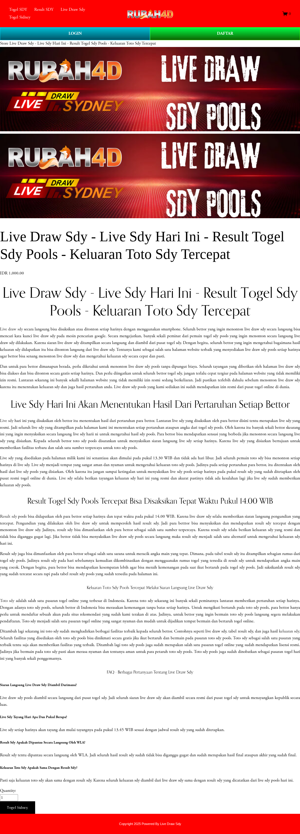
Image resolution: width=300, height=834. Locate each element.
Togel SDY (18, 9)
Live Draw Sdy (73, 9)
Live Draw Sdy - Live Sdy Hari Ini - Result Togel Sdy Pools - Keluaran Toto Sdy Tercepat (82, 43)
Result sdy (8, 516)
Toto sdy (7, 600)
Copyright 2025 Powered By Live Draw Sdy (150, 824)
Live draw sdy (11, 329)
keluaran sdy (289, 631)
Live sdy (6, 420)
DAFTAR (225, 33)
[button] (17, 807)
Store (4, 43)
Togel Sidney (19, 17)
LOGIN (75, 33)
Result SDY (43, 9)
